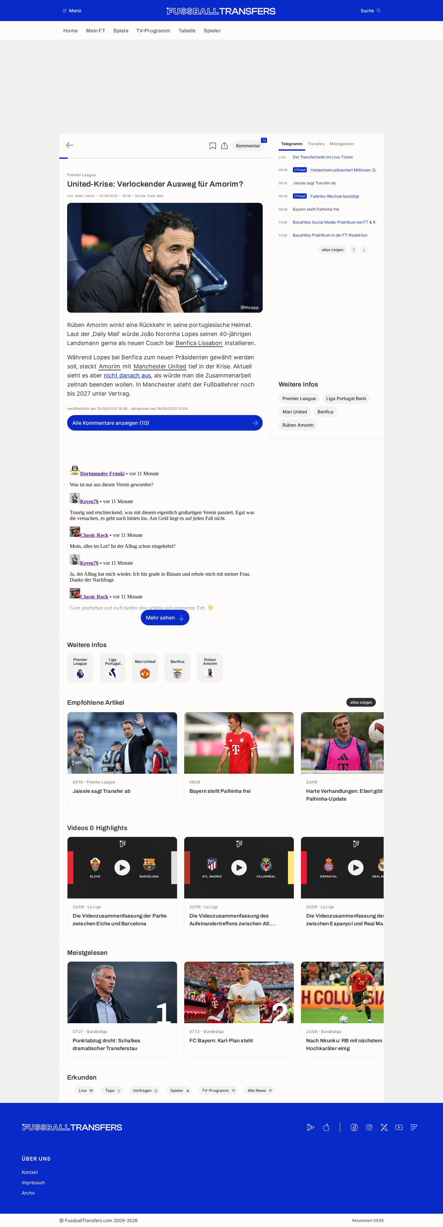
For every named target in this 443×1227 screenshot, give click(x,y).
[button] (72, 10)
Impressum (33, 1182)
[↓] (364, 250)
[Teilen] (224, 146)
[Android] (311, 1127)
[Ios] (326, 1127)
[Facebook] (354, 1127)
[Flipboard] (414, 1127)
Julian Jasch (85, 196)
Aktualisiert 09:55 (368, 1220)
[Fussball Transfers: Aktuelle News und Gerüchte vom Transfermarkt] (221, 11)
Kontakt (30, 1172)
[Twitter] (384, 1127)
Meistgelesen (342, 143)
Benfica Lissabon (199, 343)
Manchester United (160, 366)
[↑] (354, 250)
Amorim (109, 366)
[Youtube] (399, 1127)
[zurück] (69, 145)
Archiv (28, 1193)
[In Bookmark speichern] (213, 146)
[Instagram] (369, 1127)
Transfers (316, 143)
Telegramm (292, 143)
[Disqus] (165, 543)
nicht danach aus (127, 375)
